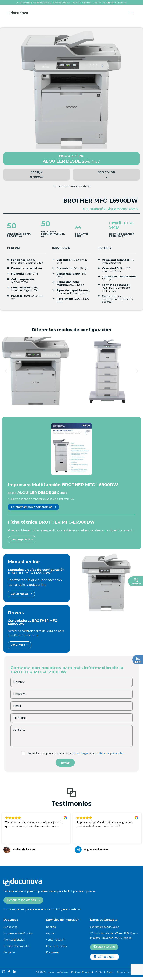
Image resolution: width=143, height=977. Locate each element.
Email (138, 661)
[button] (5, 371)
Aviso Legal (81, 753)
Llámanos (136, 583)
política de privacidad (109, 753)
